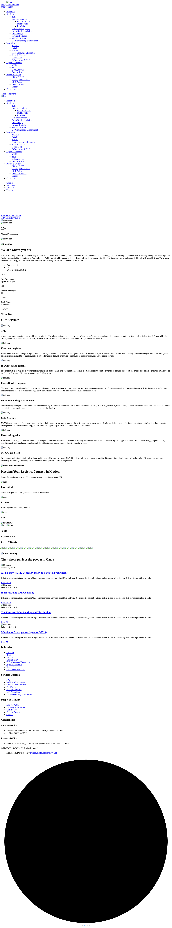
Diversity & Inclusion (21, 79)
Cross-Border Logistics (21, 31)
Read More (6, 582)
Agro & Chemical (19, 55)
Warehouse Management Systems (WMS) (24, 632)
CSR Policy (17, 82)
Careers (15, 87)
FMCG (15, 50)
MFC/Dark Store (19, 38)
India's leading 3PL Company (17, 592)
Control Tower (18, 72)
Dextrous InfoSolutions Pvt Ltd (43, 753)
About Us (10, 11)
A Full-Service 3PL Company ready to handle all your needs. (34, 572)
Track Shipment (8, 94)
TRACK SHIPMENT (10, 218)
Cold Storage (17, 33)
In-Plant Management (21, 28)
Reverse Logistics (19, 36)
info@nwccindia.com (10, 4)
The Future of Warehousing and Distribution (26, 612)
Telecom (15, 45)
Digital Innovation (14, 62)
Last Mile (21, 26)
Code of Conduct (19, 84)
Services (10, 14)
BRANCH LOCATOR (11, 215)
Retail (14, 48)
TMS (14, 67)
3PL (13, 16)
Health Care (17, 58)
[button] (82, 925)
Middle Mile (22, 24)
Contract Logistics (19, 19)
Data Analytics (18, 70)
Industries (10, 43)
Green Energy (12, 660)
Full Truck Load (24, 21)
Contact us (10, 89)
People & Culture (13, 74)
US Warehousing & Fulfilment (25, 41)
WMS (14, 65)
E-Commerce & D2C (21, 60)
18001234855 (7, 7)
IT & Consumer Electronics (23, 53)
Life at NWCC (18, 77)
